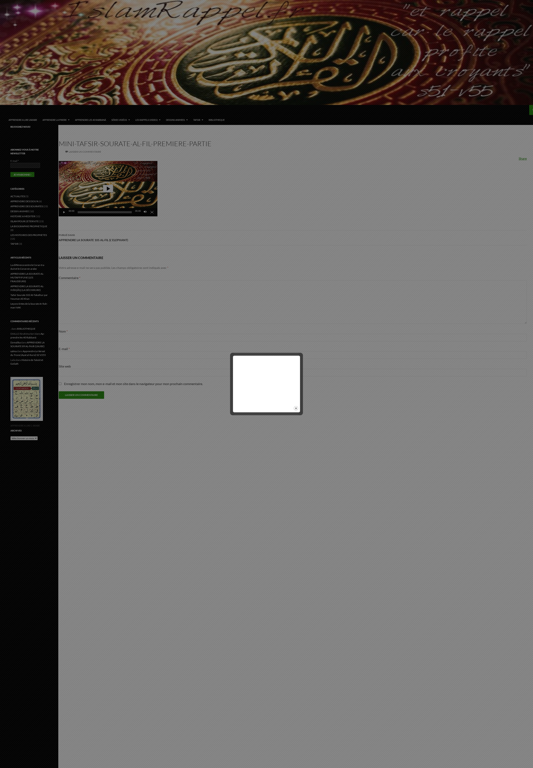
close (296, 408)
